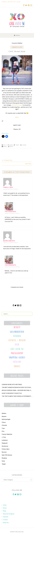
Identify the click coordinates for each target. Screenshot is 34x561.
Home (4, 505)
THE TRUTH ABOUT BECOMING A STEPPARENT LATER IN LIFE (17, 396)
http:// (17, 117)
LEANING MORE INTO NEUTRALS (12, 384)
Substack (5, 516)
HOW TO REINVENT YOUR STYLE (12, 393)
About (5, 508)
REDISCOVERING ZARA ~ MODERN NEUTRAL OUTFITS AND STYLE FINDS (17, 390)
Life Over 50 (11, 1)
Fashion (4, 1)
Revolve (4, 452)
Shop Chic (6, 522)
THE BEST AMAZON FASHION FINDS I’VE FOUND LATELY (17, 387)
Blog (4, 511)
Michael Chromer (17, 105)
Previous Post (8, 160)
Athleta (4, 413)
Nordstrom (5, 446)
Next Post (28, 163)
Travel (18, 1)
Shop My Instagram (8, 514)
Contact (5, 519)
